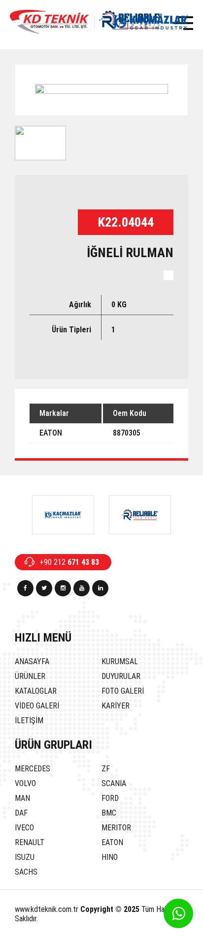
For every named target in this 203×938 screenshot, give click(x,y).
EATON (112, 842)
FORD (110, 798)
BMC (109, 813)
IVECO (24, 827)
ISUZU (24, 857)
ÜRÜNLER (30, 676)
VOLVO (25, 783)
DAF (21, 813)
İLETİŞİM (29, 720)
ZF (106, 768)
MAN (22, 798)
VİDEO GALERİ (37, 705)
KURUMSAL (120, 661)
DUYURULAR (121, 676)
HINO (110, 857)
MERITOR (116, 827)
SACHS (26, 872)
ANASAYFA (32, 661)
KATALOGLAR (36, 691)
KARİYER (116, 705)
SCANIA (114, 783)
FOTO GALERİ (123, 691)
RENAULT (29, 842)
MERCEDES (32, 768)
